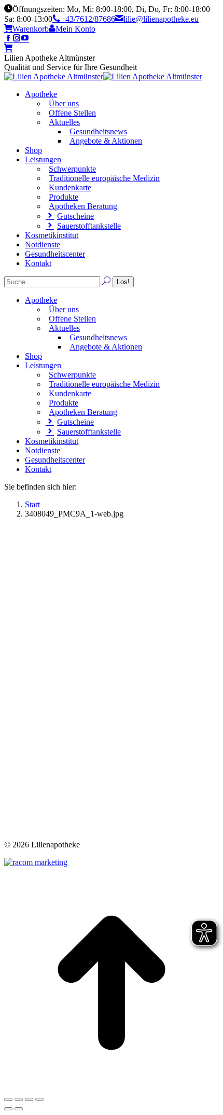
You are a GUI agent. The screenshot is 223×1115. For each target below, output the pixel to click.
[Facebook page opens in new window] (8, 38)
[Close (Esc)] (8, 1099)
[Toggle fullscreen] (29, 1099)
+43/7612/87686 (88, 19)
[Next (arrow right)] (19, 1108)
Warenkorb (30, 28)
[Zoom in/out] (39, 1099)
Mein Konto (75, 28)
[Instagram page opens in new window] (16, 38)
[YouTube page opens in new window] (25, 38)
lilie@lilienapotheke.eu (161, 19)
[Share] (19, 1099)
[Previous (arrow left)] (8, 1108)
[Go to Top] (111, 1087)
